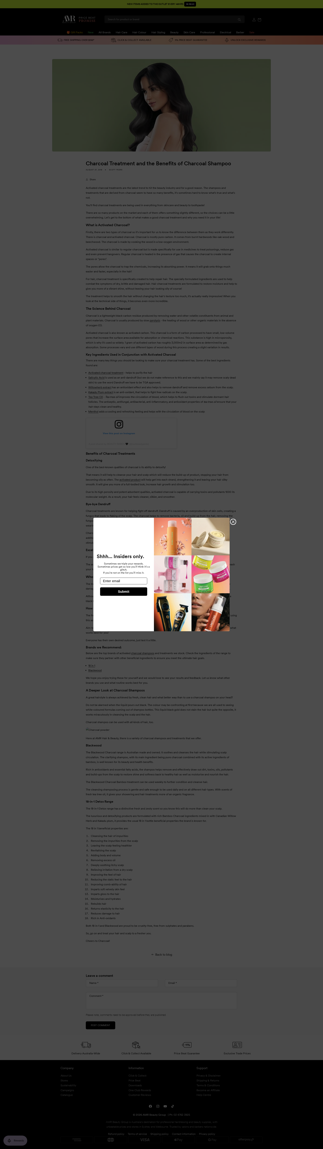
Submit (123, 591)
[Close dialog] (233, 521)
